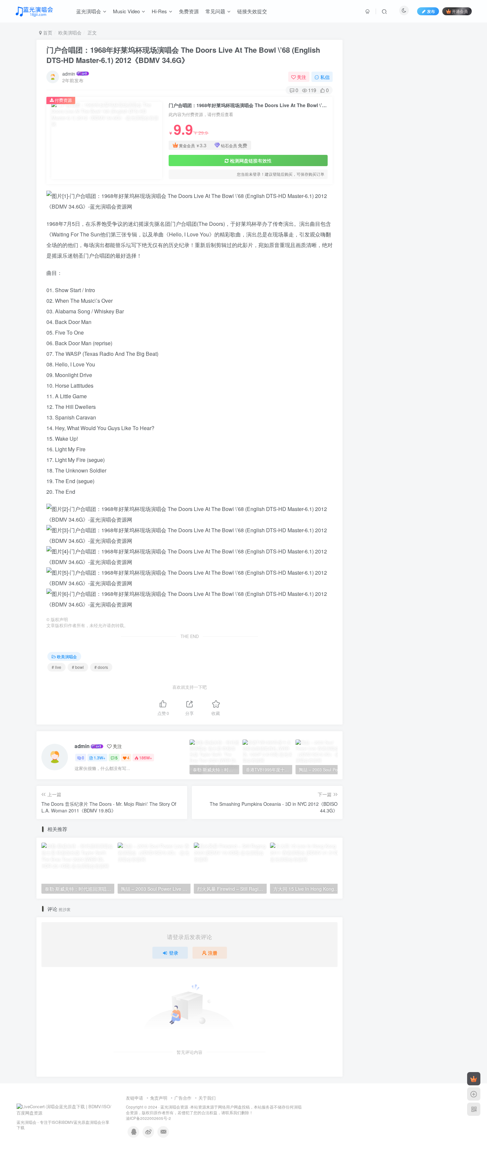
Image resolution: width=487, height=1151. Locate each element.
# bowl (78, 667)
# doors (101, 667)
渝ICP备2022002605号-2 (148, 1118)
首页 (47, 32)
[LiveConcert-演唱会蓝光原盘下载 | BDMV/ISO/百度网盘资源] (65, 1109)
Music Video (126, 11)
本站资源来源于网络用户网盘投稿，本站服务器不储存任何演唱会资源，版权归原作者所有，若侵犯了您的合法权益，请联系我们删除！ (213, 1109)
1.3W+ (99, 757)
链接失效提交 (252, 11)
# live (56, 667)
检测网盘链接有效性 (251, 160)
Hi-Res (159, 11)
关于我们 (207, 1098)
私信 (325, 77)
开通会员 (460, 11)
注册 (212, 952)
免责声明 (158, 1098)
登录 (173, 952)
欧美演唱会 (69, 32)
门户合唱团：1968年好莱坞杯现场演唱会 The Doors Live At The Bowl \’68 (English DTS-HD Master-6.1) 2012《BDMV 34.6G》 (183, 54)
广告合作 (182, 1098)
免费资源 (189, 11)
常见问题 (215, 11)
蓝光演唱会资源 (174, 1107)
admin (68, 73)
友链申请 (134, 1098)
